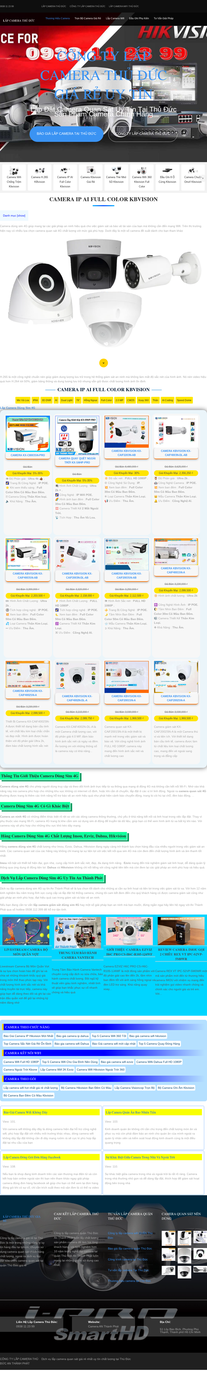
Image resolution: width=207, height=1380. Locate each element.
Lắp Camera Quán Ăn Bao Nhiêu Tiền (131, 1112)
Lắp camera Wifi (115, 18)
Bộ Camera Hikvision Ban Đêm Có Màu (86, 1087)
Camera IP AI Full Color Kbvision (103, 199)
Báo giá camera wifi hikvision (147, 1036)
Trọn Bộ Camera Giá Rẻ (88, 18)
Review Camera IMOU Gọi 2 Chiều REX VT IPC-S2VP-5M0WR (181, 954)
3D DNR (46, 400)
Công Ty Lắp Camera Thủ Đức (87, 6)
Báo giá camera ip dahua (72, 1036)
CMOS (130, 400)
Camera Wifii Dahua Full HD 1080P (159, 1061)
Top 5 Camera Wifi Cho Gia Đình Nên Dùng (70, 1061)
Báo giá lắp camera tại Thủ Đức (66, 134)
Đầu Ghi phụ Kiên (139, 18)
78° (78, 400)
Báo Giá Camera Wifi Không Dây (26, 1112)
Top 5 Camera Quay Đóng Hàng (159, 1043)
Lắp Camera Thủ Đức (53, 6)
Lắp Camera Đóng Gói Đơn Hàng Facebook (32, 1157)
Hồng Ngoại (90, 400)
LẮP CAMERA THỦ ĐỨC (19, 20)
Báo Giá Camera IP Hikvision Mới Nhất (28, 1036)
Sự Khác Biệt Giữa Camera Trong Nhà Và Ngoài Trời (140, 1157)
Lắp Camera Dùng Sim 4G (17, 407)
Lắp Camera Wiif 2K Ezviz (57, 1069)
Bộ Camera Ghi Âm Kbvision (176, 1087)
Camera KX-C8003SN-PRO (28, 455)
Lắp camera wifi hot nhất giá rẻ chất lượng (31, 1087)
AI (56, 400)
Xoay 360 (143, 400)
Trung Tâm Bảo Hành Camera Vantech (78, 955)
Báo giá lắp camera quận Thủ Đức (130, 1248)
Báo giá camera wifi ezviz (117, 1061)
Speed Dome (184, 400)
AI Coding (167, 400)
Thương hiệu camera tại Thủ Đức (129, 1280)
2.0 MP (119, 400)
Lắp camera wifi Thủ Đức (124, 6)
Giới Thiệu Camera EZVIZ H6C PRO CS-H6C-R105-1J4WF (129, 951)
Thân (155, 400)
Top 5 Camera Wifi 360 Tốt (109, 1036)
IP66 (35, 400)
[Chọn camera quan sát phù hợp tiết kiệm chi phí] (203, 178)
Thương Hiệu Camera (57, 18)
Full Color (106, 400)
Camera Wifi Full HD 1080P (21, 1061)
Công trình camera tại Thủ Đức (128, 1259)
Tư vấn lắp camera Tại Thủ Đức (128, 1270)
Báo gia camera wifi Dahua (72, 1043)
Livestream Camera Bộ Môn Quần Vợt (26, 951)
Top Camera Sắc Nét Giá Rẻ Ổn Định (27, 1043)
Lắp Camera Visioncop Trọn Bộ (135, 1087)
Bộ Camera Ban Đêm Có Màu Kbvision (28, 1095)
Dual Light (66, 400)
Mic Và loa (23, 400)
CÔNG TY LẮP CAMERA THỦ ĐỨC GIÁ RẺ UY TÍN (103, 74)
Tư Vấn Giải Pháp (163, 18)
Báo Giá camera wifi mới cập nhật (113, 1043)
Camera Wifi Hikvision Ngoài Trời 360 (101, 1069)
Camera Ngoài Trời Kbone (20, 1069)
